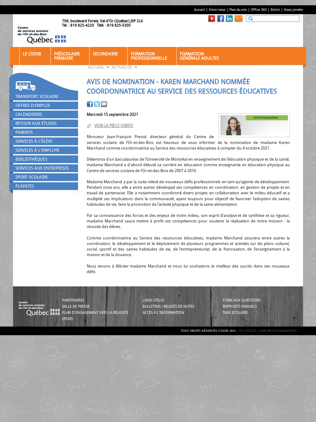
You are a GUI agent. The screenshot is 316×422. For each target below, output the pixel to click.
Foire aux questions (242, 300)
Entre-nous (217, 10)
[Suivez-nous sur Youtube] (212, 18)
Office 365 (259, 10)
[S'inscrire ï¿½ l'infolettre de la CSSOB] (239, 18)
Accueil (199, 10)
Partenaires (73, 300)
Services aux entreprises (42, 168)
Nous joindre (293, 10)
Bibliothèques (31, 159)
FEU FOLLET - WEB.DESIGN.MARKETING (267, 330)
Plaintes (24, 186)
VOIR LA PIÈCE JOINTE (113, 125)
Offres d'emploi (32, 105)
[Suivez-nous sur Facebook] (221, 18)
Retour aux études (35, 123)
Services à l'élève (33, 141)
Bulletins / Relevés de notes (168, 306)
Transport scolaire (36, 96)
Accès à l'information (163, 312)
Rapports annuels (240, 306)
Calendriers (28, 114)
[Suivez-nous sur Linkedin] (230, 18)
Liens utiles (153, 300)
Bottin (275, 10)
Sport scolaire (31, 177)
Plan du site (238, 10)
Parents (24, 132)
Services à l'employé (37, 150)
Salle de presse (75, 306)
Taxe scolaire (235, 312)
